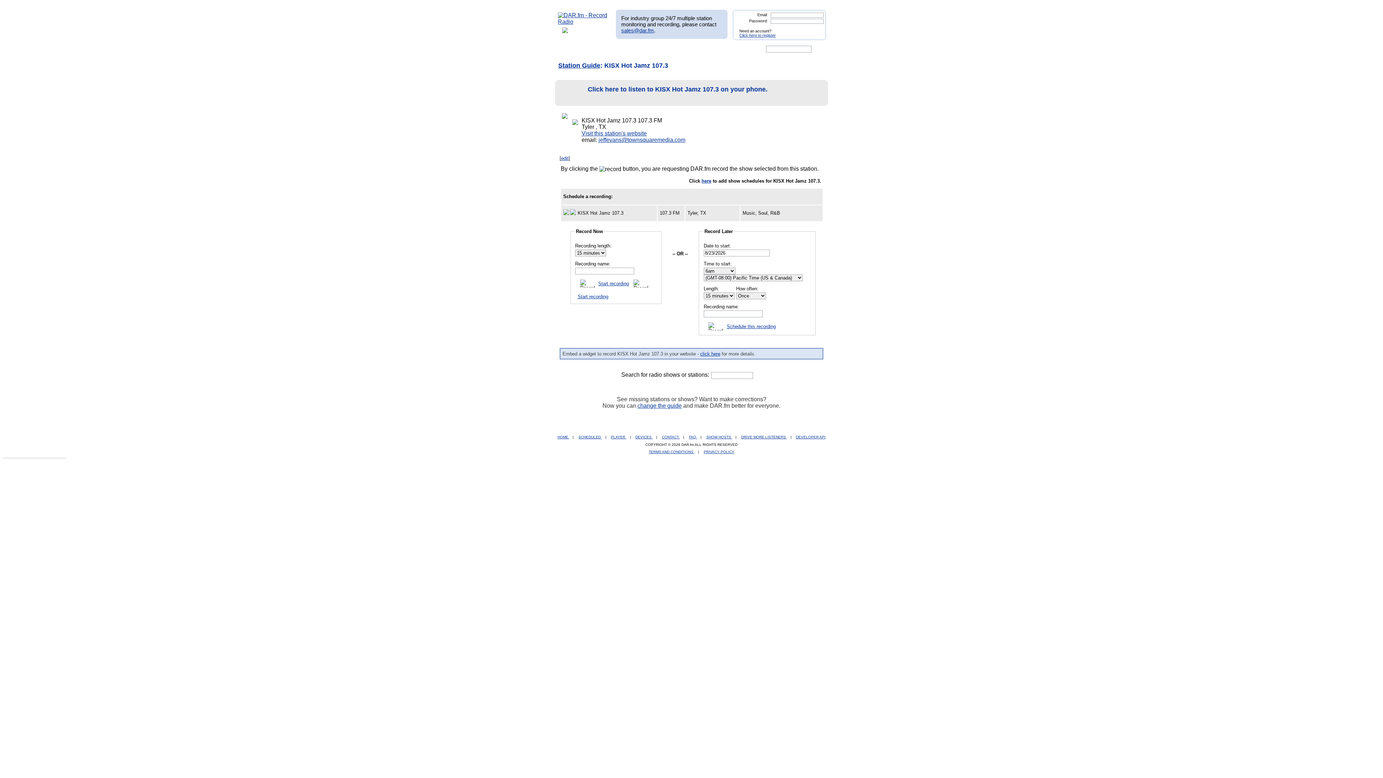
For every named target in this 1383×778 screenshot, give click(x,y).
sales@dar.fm (637, 30)
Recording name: (592, 264)
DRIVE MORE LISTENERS (764, 437)
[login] (815, 28)
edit (565, 158)
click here (710, 354)
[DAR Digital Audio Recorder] (570, 49)
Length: (711, 288)
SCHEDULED (590, 437)
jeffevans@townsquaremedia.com (642, 140)
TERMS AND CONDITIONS (671, 452)
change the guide (659, 406)
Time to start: (718, 264)
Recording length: (593, 246)
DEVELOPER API (810, 437)
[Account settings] (726, 49)
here (706, 181)
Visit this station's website (614, 133)
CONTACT (671, 437)
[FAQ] (697, 49)
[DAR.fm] (582, 22)
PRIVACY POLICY (719, 452)
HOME (563, 437)
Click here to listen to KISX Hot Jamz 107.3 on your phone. (677, 89)
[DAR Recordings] (605, 49)
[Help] (670, 49)
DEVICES (644, 437)
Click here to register (757, 35)
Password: (758, 21)
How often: (747, 288)
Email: (762, 15)
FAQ (693, 437)
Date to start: (717, 246)
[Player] (640, 49)
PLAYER (618, 437)
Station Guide (579, 65)
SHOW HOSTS (719, 437)
